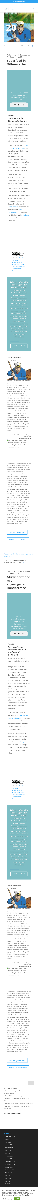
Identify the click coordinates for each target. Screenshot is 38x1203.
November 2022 (10, 1147)
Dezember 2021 (10, 1161)
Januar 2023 (8, 1145)
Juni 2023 (8, 1142)
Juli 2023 (7, 1139)
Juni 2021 (8, 1178)
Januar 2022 (8, 1159)
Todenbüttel (25, 215)
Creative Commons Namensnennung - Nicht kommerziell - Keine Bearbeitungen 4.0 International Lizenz (18, 264)
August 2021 (9, 1173)
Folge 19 (11, 644)
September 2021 (10, 1170)
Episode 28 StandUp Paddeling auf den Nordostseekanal (19, 285)
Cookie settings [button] (7, 1199)
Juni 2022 (8, 1150)
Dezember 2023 (10, 1136)
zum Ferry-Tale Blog (17, 532)
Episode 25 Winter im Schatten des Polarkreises (18, 1103)
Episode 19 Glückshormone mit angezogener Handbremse (15, 561)
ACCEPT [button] (17, 1199)
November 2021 (10, 1164)
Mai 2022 (8, 1153)
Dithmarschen (13, 207)
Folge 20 (11, 115)
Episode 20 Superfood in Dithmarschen (17, 46)
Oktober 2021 (9, 1167)
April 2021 (8, 1184)
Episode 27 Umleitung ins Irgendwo (15, 1096)
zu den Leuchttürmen (18, 539)
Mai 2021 (8, 1181)
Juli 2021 (7, 1175)
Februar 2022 (9, 1156)
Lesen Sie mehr (18, 346)
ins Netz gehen (22, 742)
